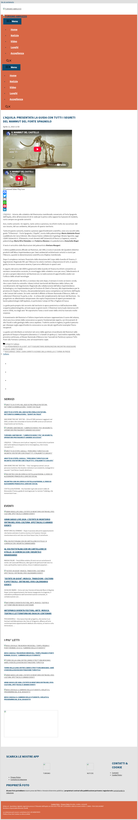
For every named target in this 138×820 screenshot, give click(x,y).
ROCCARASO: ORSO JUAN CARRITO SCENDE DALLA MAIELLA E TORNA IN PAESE (37, 351)
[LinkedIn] (41, 209)
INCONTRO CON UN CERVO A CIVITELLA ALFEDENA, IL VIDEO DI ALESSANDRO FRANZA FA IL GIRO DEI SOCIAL (27, 482)
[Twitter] (41, 195)
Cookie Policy (117, 775)
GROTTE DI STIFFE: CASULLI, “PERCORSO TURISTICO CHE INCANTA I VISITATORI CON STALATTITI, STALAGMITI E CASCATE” (29, 459)
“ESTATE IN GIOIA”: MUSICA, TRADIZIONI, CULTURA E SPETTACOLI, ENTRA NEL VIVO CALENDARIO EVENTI (28, 581)
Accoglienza (17, 53)
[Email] (41, 199)
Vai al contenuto (7, 2)
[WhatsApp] (41, 202)
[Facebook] (41, 192)
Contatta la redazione (19, 779)
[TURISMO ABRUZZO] (15, 16)
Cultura (16, 344)
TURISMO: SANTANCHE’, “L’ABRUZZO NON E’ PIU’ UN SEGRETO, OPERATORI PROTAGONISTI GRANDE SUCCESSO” (28, 436)
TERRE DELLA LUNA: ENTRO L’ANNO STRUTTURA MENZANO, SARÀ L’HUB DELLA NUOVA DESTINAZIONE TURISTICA (29, 669)
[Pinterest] (41, 206)
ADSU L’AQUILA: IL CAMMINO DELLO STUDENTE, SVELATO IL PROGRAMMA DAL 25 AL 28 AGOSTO (26, 698)
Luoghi (14, 47)
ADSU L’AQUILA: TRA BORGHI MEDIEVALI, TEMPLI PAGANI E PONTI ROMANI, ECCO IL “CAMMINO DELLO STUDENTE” (29, 654)
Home (14, 29)
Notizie (15, 35)
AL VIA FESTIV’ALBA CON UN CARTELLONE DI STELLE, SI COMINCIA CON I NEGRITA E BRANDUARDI (25, 551)
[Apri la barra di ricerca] (9, 61)
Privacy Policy (16, 777)
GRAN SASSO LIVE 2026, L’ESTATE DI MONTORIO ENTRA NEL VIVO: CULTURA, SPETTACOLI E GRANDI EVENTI (28, 522)
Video (14, 41)
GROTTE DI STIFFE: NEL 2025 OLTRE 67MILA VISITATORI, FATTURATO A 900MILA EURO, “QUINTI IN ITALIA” (25, 413)
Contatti (115, 773)
